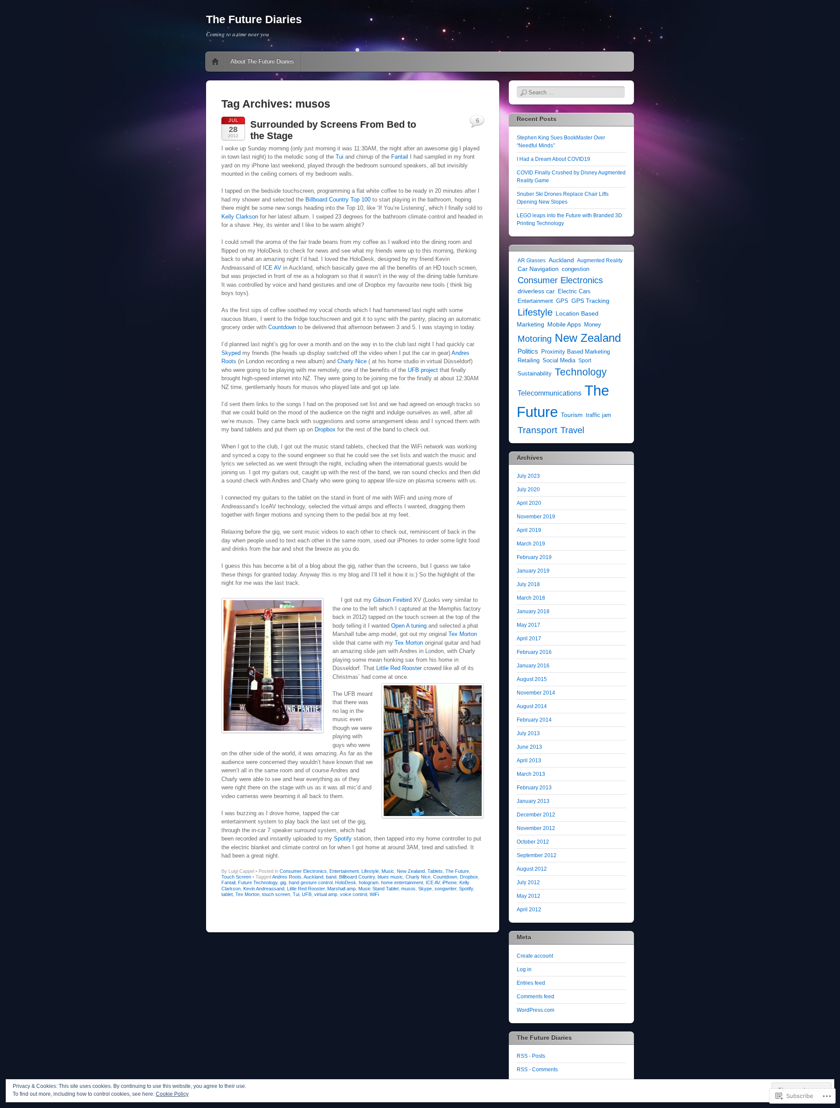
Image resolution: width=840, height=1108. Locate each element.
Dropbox (325, 429)
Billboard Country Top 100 (338, 199)
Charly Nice (352, 361)
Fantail (399, 156)
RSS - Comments (537, 1069)
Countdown (282, 327)
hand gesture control (310, 882)
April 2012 (529, 910)
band (331, 876)
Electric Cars (574, 291)
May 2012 (528, 896)
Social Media (558, 361)
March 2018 (531, 598)
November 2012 (536, 828)
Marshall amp (341, 888)
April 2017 (529, 639)
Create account (535, 956)
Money (592, 325)
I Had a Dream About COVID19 (553, 159)
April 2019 (529, 530)
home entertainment (402, 882)
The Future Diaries (254, 19)
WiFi (374, 894)
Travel (572, 430)
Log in (524, 969)
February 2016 (534, 652)
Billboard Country (357, 876)
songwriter (445, 888)
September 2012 (536, 855)
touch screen (276, 894)
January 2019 (533, 571)
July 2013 (528, 733)
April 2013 (529, 760)
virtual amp (325, 894)
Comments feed (535, 996)
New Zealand (411, 871)
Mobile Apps (564, 324)
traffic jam (598, 415)
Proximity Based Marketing (575, 352)
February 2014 (534, 720)
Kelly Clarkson (239, 216)
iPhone (449, 882)
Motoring (535, 339)
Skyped (231, 353)
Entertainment (344, 871)
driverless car (536, 291)
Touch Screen (236, 876)
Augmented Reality (600, 260)
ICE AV (272, 267)
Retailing (528, 360)
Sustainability (535, 373)
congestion (575, 269)
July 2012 (528, 882)
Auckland (313, 876)
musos (408, 888)
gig (283, 882)
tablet (227, 894)
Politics (528, 351)
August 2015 (532, 679)
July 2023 (528, 476)
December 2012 (536, 815)
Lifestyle (370, 871)
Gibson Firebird (392, 600)
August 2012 (532, 869)
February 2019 (534, 557)
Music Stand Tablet (378, 888)
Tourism (572, 415)
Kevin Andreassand (263, 888)
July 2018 (528, 584)
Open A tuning (409, 625)
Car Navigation (538, 269)
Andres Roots (286, 876)
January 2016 (533, 666)
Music (388, 871)
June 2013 (529, 747)
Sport (584, 361)
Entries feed (531, 983)
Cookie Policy (172, 1094)
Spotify (344, 838)
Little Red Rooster (399, 668)
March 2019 (531, 544)
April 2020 (529, 503)
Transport (537, 430)
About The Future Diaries (262, 61)
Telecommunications (549, 393)
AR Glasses (532, 260)
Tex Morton (462, 634)
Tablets (435, 871)
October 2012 (533, 842)
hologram (368, 882)
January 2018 (533, 611)
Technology (581, 372)
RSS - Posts (531, 1056)
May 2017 (528, 625)
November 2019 (536, 517)
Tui (340, 156)
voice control (353, 894)
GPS (562, 301)
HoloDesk (345, 882)
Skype (425, 888)
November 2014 (536, 693)
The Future (457, 871)
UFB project (423, 370)
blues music (390, 876)
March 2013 (531, 774)
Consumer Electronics (303, 871)
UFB (307, 894)
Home (215, 62)
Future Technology (257, 882)
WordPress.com (535, 1010)
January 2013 (533, 801)
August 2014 (532, 706)
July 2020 (528, 489)
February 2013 (534, 788)
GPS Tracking (590, 300)
